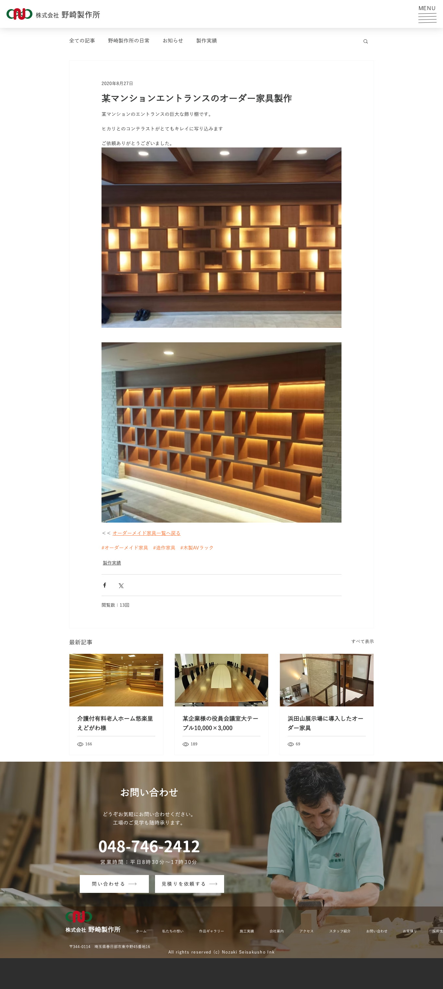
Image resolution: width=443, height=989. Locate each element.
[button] (427, 18)
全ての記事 (82, 41)
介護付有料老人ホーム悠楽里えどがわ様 (115, 723)
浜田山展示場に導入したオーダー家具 (326, 723)
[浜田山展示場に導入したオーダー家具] (327, 680)
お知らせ (172, 41)
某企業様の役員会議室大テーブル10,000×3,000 (220, 723)
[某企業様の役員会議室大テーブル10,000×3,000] (222, 680)
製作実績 (206, 41)
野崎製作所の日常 (129, 41)
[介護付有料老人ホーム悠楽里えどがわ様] (116, 680)
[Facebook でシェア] (105, 585)
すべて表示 (362, 641)
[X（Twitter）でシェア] (120, 585)
